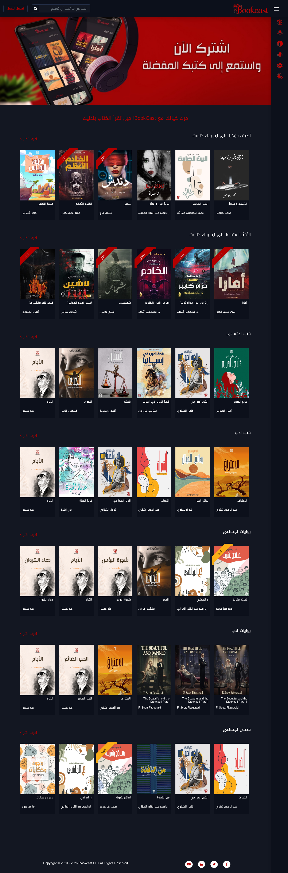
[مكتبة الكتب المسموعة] (279, 33)
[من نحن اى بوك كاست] (279, 43)
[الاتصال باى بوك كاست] (279, 54)
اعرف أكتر (30, 138)
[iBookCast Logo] (251, 8)
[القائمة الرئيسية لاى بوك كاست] (278, 10)
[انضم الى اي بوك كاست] (279, 65)
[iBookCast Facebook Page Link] (227, 864)
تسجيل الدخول (15, 8)
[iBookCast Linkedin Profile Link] (201, 864)
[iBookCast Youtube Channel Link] (189, 864)
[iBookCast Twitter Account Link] (214, 864)
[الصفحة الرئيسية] (279, 22)
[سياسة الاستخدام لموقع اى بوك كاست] (279, 76)
